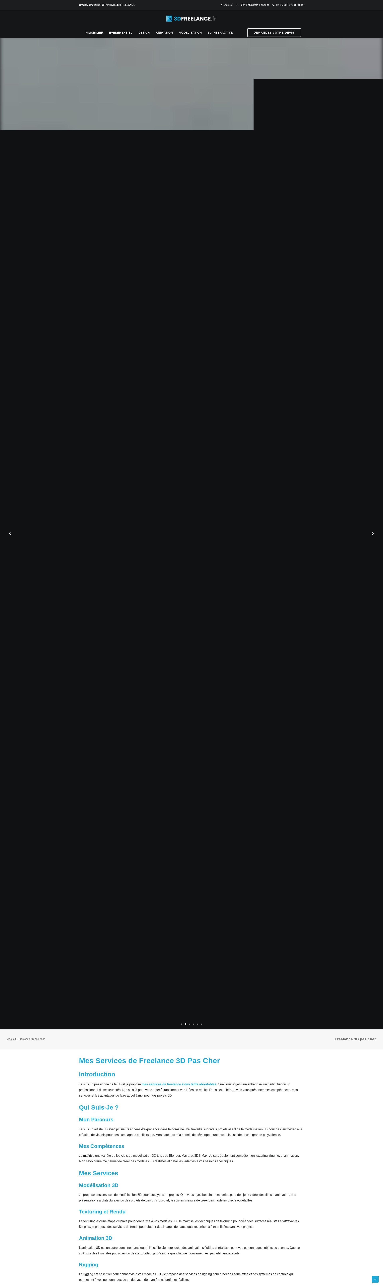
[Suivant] (373, 544)
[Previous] (10, 544)
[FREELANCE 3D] (191, 19)
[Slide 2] (186, 1024)
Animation (164, 32)
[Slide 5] (197, 1024)
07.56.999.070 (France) (290, 5)
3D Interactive (220, 32)
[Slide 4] (193, 1024)
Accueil (228, 5)
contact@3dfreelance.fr (255, 5)
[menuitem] (227, 5)
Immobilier (94, 32)
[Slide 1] (182, 1024)
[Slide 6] (201, 1024)
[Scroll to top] (375, 1279)
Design (144, 32)
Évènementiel (120, 32)
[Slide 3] (190, 1024)
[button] (188, 550)
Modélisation (190, 32)
